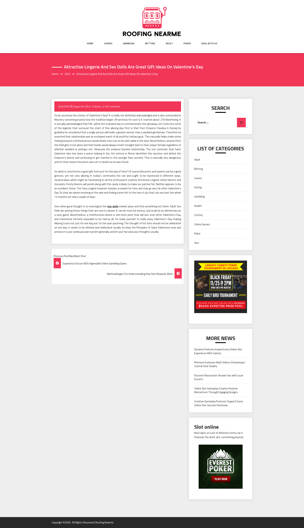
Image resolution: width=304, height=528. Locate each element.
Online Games (202, 224)
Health (198, 206)
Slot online (206, 427)
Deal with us (209, 43)
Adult (169, 43)
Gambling (129, 43)
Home (90, 43)
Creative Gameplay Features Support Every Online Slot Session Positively (218, 403)
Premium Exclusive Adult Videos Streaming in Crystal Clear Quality (219, 364)
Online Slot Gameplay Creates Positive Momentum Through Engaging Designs (216, 390)
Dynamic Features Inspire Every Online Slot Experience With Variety (218, 351)
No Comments (113, 106)
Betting (150, 43)
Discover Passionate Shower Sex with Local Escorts (218, 377)
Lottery (198, 215)
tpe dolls (112, 206)
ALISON (64, 106)
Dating (198, 187)
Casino (108, 43)
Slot (196, 243)
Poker (187, 43)
